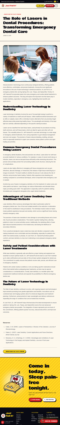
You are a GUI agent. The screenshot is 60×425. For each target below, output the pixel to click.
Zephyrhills (40, 416)
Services (18, 415)
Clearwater (40, 418)
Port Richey (34, 418)
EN (55, 1)
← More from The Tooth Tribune (12, 14)
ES (57, 1)
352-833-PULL (49, 1)
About (17, 421)
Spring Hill (40, 415)
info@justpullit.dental (53, 417)
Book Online (49, 5)
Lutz (32, 415)
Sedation (18, 417)
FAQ (17, 423)
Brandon (33, 420)
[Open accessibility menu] (2, 422)
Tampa (33, 416)
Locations (18, 419)
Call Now (41, 5)
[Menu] (56, 5)
